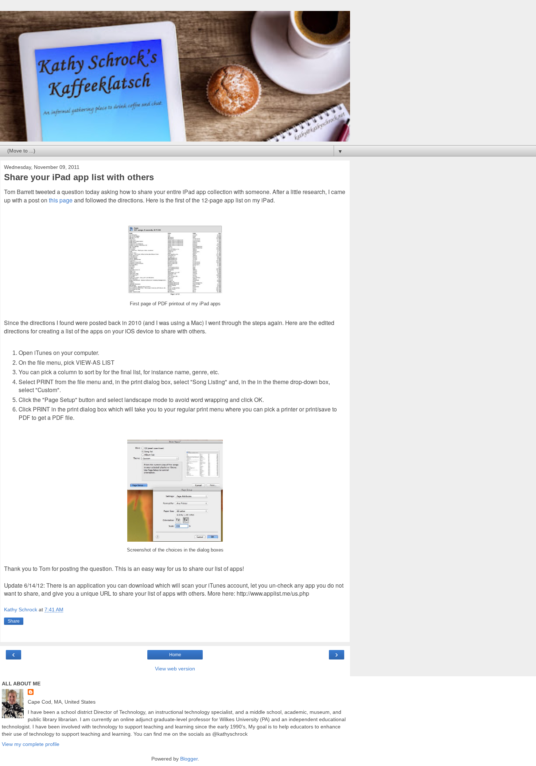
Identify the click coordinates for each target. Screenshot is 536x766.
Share (14, 621)
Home (175, 654)
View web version (175, 669)
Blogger (189, 759)
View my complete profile (30, 744)
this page (61, 200)
